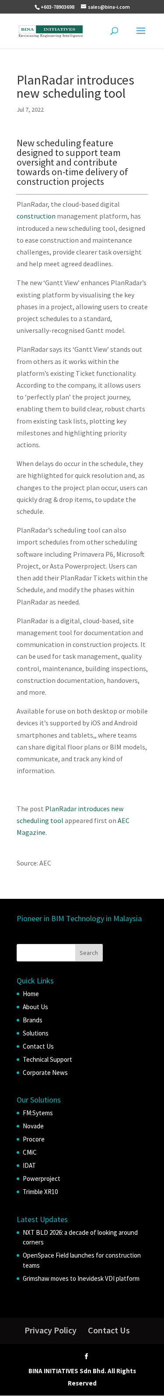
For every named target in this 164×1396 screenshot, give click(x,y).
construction (36, 216)
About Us (35, 1007)
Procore (34, 1139)
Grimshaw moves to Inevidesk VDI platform (81, 1278)
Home (31, 994)
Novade (33, 1126)
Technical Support (47, 1059)
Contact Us (38, 1046)
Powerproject (41, 1178)
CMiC (30, 1152)
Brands (32, 1020)
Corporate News (45, 1072)
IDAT (29, 1165)
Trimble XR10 (40, 1191)
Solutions (36, 1033)
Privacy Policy (50, 1330)
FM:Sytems (38, 1113)
